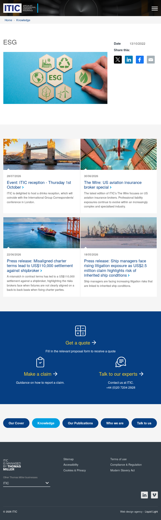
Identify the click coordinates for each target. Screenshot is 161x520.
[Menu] (155, 9)
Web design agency (131, 511)
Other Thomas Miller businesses (20, 477)
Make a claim (37, 374)
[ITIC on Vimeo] (154, 495)
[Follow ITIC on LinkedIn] (144, 495)
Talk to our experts (118, 374)
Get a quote (78, 342)
